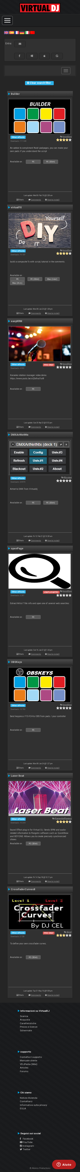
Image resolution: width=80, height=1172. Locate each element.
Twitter (26, 1149)
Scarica (24, 1016)
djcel (69, 932)
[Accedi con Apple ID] (44, 56)
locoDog (67, 136)
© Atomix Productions (40, 1168)
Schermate (26, 1030)
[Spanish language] (11, 32)
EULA (23, 1108)
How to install (53, 199)
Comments (36, 199)
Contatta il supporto (31, 1057)
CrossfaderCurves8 (23, 889)
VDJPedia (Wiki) (28, 1064)
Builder (15, 94)
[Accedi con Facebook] (19, 56)
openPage (17, 548)
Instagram (28, 1145)
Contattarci (26, 1101)
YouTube (27, 1142)
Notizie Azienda (28, 1097)
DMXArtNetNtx (19, 434)
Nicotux (68, 477)
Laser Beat (17, 775)
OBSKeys (16, 662)
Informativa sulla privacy (33, 1105)
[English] (6, 32)
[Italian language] (27, 32)
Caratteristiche (28, 1023)
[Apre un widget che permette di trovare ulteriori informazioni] (64, 1165)
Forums (24, 1071)
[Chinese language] (32, 32)
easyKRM (16, 321)
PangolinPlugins (63, 818)
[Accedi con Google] (57, 56)
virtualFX (16, 207)
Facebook (27, 1138)
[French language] (17, 32)
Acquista (25, 1019)
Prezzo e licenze (28, 1026)
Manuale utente (28, 1060)
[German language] (22, 32)
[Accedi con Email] (20, 44)
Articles (24, 1067)
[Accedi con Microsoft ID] (32, 56)
